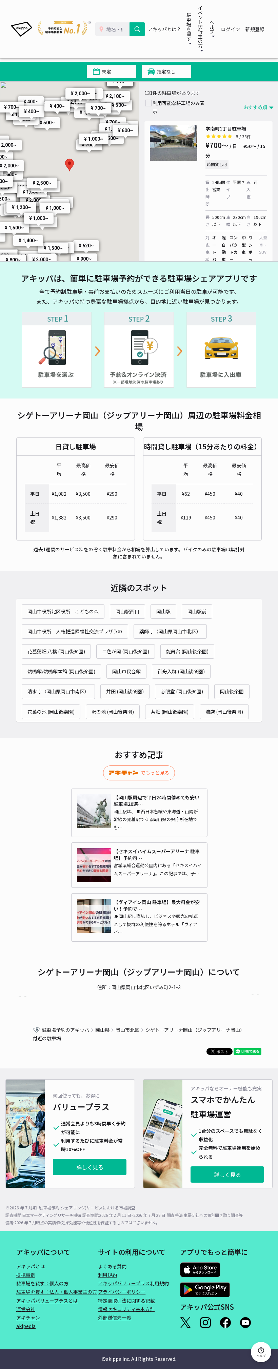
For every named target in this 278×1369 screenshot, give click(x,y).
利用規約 (107, 1274)
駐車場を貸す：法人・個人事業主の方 (56, 1291)
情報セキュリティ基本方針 (126, 1309)
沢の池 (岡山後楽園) (113, 711)
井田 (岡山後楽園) (125, 691)
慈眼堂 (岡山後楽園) (182, 691)
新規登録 (254, 29)
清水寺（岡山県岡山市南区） (58, 691)
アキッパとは (30, 1266)
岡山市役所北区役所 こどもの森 (63, 611)
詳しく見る (89, 1167)
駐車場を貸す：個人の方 (42, 1283)
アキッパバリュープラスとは (47, 1300)
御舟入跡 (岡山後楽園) (181, 671)
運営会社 (25, 1309)
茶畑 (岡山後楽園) (169, 711)
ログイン (230, 29)
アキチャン (28, 1317)
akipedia (26, 1326)
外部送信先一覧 (114, 1317)
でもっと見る (155, 772)
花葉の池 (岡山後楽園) (51, 711)
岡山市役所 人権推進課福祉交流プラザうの (74, 631)
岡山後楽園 (232, 691)
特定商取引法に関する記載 (126, 1300)
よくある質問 (112, 1266)
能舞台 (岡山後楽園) (187, 651)
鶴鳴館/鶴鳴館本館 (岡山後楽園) (61, 671)
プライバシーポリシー (121, 1291)
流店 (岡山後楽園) (224, 711)
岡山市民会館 (126, 671)
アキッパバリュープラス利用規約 (133, 1283)
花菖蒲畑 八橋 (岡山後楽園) (56, 651)
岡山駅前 (196, 611)
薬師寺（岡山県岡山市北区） (170, 631)
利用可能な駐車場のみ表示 (179, 107)
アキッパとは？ (164, 29)
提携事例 (25, 1274)
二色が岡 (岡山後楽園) (125, 651)
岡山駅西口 (127, 611)
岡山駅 (163, 611)
